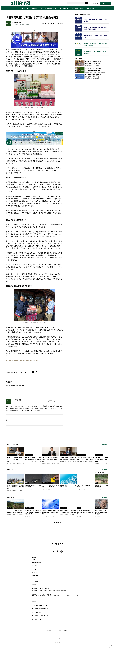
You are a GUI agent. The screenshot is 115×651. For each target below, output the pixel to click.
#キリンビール (63, 507)
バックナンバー (64, 8)
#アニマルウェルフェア (100, 472)
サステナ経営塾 (36, 612)
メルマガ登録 (90, 8)
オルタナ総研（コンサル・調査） (41, 609)
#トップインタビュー (12, 455)
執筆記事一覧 (51, 401)
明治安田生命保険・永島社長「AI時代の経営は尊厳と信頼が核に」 (68, 458)
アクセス (34, 559)
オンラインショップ (77, 8)
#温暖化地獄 (97, 507)
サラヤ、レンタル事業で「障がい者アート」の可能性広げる (93, 63)
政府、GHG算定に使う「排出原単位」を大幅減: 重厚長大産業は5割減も (15, 486)
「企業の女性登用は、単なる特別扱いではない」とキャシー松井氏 (85, 458)
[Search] (86, 3)
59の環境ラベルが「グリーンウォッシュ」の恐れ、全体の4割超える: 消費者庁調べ (33, 512)
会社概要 (34, 557)
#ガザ (79, 507)
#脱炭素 (9, 482)
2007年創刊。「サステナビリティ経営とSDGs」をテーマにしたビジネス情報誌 (49, 590)
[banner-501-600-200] (34, 39)
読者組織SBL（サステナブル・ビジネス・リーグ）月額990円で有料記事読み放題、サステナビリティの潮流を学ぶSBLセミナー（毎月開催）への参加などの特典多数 (56, 595)
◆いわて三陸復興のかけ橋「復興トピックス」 (22, 360)
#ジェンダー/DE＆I (81, 455)
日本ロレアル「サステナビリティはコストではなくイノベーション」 (15, 459)
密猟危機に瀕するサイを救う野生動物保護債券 (103, 486)
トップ (34, 570)
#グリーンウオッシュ (29, 507)
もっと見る (104, 444)
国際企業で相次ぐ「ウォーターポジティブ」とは (68, 486)
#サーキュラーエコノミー (48, 482)
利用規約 (49, 630)
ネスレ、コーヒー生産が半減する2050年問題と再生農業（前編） (93, 70)
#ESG (96, 482)
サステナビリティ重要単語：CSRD (84, 486)
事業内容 (34, 8)
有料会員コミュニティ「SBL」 (40, 588)
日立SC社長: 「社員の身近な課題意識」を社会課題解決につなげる (33, 458)
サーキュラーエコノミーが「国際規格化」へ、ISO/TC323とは (50, 486)
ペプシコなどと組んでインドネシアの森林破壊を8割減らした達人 (15, 511)
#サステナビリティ (29, 455)
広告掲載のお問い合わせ (37, 562)
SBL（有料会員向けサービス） (48, 8)
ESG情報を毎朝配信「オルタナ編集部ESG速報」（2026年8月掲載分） (50, 512)
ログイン (105, 3)
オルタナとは (24, 8)
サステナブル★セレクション (40, 616)
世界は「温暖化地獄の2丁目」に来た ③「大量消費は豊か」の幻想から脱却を (103, 512)
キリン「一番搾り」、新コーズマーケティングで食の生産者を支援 (68, 511)
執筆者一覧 (35, 575)
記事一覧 (34, 573)
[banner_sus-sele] (34, 138)
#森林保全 (10, 507)
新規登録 (95, 3)
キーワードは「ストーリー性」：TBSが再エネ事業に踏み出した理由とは (103, 459)
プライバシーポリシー (63, 630)
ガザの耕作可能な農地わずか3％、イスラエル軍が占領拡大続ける (85, 512)
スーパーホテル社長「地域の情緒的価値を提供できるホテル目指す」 (50, 459)
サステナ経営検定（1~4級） (40, 605)
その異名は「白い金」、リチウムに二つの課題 (33, 486)
